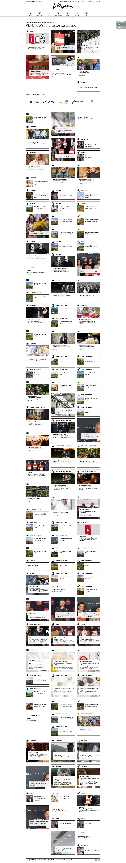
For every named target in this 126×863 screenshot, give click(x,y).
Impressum (60, 859)
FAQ (72, 859)
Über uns (40, 859)
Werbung (52, 859)
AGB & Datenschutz (66, 859)
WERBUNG (120, 27)
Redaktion (44, 859)
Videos (58, 17)
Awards (61, 1)
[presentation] (26, 103)
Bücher (73, 17)
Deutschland (32, 1)
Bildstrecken (65, 17)
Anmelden (98, 1)
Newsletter (65, 1)
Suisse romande (39, 1)
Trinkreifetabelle (84, 1)
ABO (118, 24)
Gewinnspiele (71, 1)
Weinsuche (93, 1)
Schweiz (27, 1)
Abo (90, 1)
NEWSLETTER (120, 21)
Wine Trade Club (34, 859)
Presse (56, 859)
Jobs (48, 859)
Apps (52, 17)
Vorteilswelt (77, 1)
